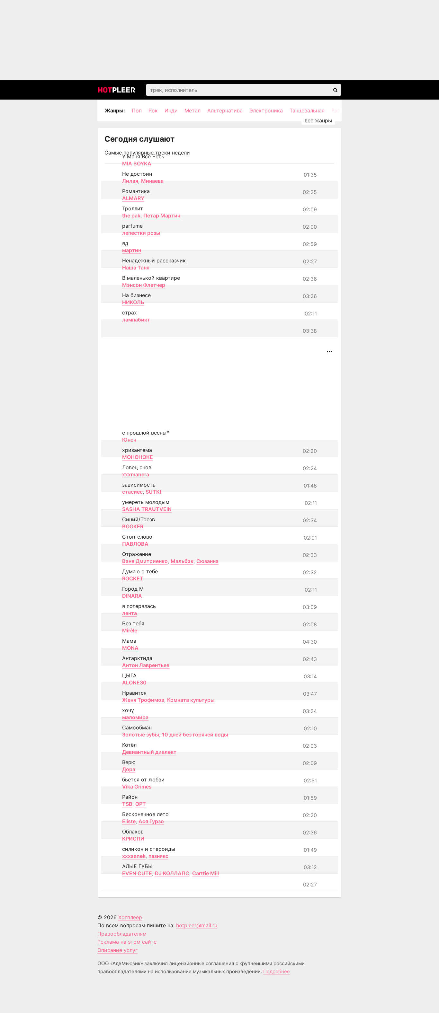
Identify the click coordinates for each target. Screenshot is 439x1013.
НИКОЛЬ (133, 302)
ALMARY (133, 198)
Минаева (152, 181)
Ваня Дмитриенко (145, 561)
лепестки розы (141, 233)
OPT (140, 804)
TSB (127, 804)
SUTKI (153, 492)
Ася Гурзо (151, 821)
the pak (131, 215)
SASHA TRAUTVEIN (147, 509)
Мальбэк (182, 561)
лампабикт (136, 319)
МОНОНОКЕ (137, 457)
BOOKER (132, 526)
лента (129, 613)
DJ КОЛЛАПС (172, 873)
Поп (137, 110)
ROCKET (132, 578)
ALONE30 (134, 682)
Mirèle (129, 630)
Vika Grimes (137, 786)
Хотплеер (130, 917)
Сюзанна (207, 561)
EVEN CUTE (137, 873)
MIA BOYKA (136, 163)
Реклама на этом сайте (127, 941)
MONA (130, 648)
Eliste (129, 821)
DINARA (132, 596)
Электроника (266, 110)
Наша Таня (135, 267)
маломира (135, 717)
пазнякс (158, 856)
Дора (128, 769)
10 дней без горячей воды (195, 734)
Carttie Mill (205, 873)
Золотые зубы (140, 734)
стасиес (132, 492)
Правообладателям (122, 933)
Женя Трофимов (143, 700)
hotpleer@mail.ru (196, 925)
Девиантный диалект (149, 752)
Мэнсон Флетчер (143, 285)
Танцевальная (307, 110)
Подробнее (276, 971)
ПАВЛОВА (135, 544)
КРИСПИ (133, 838)
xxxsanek (134, 856)
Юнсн (129, 439)
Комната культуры (191, 700)
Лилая (130, 181)
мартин (131, 250)
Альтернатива (225, 110)
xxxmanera (135, 474)
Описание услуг (117, 950)
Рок (153, 110)
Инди (171, 110)
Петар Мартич (161, 215)
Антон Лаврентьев (145, 665)
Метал (192, 110)
